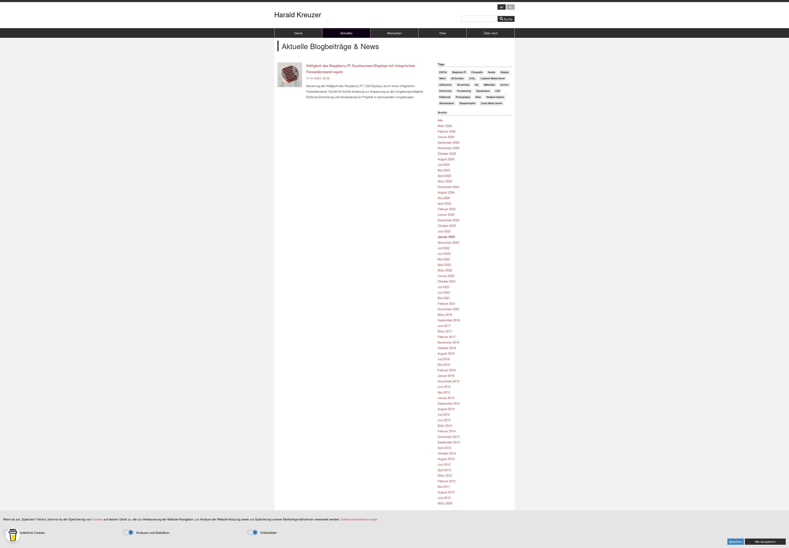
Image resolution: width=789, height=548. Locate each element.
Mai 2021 (444, 298)
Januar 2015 (446, 398)
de (501, 7)
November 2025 (448, 148)
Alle (440, 120)
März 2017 (445, 331)
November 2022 (448, 242)
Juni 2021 (444, 292)
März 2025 (445, 181)
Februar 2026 (447, 131)
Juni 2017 (444, 325)
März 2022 (445, 270)
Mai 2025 (444, 170)
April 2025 (444, 175)
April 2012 (444, 470)
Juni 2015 (444, 386)
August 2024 (446, 192)
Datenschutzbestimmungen (359, 519)
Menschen (394, 33)
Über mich (491, 33)
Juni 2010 (444, 497)
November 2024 (448, 187)
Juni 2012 (444, 464)
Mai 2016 (444, 364)
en (510, 7)
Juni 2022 (444, 253)
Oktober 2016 (447, 348)
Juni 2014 (444, 420)
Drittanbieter (269, 532)
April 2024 (444, 203)
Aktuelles (346, 33)
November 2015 (448, 381)
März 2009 (445, 503)
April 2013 (444, 447)
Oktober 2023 (447, 225)
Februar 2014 (447, 431)
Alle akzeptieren (765, 542)
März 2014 (445, 425)
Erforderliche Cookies (30, 532)
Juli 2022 (444, 248)
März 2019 (445, 314)
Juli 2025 (444, 164)
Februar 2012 (447, 481)
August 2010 (446, 492)
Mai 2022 (444, 259)
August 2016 (446, 353)
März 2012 (445, 475)
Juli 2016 (444, 359)
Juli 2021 (444, 287)
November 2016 (448, 342)
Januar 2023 (446, 236)
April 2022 (444, 264)
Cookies (97, 519)
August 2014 (446, 409)
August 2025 (446, 159)
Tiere (442, 33)
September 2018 (449, 320)
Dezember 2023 (448, 220)
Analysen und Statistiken (152, 532)
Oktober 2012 (447, 453)
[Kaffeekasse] (13, 535)
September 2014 (449, 403)
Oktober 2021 (447, 281)
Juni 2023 (444, 231)
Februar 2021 (447, 303)
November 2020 (448, 309)
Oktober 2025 (447, 153)
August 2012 (446, 459)
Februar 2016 (447, 370)
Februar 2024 (447, 209)
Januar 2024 (446, 214)
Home (298, 33)
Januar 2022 (446, 275)
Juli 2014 (444, 414)
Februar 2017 (447, 337)
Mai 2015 (444, 392)
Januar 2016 (446, 375)
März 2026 (445, 125)
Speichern (735, 542)
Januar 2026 (446, 137)
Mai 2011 (444, 486)
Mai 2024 (444, 198)
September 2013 (449, 442)
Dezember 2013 (448, 436)
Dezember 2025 (448, 142)
